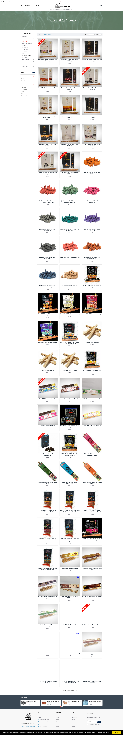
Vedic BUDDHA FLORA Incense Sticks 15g (92, 569)
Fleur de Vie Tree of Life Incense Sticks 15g (47, 145)
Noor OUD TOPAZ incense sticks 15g (47, 342)
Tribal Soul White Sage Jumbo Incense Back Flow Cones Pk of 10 (47, 569)
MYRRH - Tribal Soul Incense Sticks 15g (92, 286)
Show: (97, 34)
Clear (33, 72)
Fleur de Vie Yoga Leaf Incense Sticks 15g (47, 173)
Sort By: (85, 34)
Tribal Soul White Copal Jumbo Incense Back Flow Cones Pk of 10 (92, 511)
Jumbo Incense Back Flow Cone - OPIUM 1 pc (92, 230)
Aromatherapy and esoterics (58, 9)
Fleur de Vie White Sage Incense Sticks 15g (92, 145)
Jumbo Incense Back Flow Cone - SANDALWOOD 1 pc (92, 258)
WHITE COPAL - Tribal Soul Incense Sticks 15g (47, 682)
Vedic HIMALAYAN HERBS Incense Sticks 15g (48, 625)
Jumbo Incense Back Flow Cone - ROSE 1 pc (70, 258)
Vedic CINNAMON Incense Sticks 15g (47, 596)
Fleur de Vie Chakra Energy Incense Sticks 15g (47, 60)
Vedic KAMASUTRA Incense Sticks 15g (70, 624)
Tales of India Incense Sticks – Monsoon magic (70, 483)
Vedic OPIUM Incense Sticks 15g (47, 653)
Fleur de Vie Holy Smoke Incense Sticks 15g (69, 88)
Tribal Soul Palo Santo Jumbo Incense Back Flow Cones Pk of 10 (70, 511)
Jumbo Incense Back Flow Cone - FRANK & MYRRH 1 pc (69, 201)
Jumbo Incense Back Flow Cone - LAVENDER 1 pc (47, 230)
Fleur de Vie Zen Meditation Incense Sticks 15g (69, 173)
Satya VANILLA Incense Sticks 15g (92, 425)
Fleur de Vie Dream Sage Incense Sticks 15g (69, 60)
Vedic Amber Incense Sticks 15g (70, 568)
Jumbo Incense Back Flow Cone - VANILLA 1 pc (69, 286)
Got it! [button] (116, 732)
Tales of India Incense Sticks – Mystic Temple (92, 483)
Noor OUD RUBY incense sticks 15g (92, 314)
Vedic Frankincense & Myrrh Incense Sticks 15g (92, 597)
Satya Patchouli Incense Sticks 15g (92, 398)
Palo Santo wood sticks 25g (47, 370)
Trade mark (23, 84)
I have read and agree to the (94, 725)
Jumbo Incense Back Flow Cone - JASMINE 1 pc (92, 201)
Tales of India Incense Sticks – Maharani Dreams (92, 454)
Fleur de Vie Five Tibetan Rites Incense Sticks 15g (92, 60)
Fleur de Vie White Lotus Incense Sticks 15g (69, 145)
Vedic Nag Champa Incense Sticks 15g (92, 624)
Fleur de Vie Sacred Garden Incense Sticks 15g (70, 117)
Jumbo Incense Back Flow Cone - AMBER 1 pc (92, 173)
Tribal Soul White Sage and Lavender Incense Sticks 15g (92, 539)
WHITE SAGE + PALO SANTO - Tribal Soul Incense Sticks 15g (69, 682)
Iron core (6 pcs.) (31, 701)
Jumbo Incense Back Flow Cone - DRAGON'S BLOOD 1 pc (47, 201)
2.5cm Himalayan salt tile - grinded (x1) (53, 701)
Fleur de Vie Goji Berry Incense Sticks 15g (47, 88)
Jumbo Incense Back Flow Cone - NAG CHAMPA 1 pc (69, 230)
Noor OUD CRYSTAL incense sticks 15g (70, 314)
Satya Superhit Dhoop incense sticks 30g (69, 426)
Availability (23, 76)
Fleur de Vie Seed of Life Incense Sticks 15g (92, 117)
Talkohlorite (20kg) (95, 701)
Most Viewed (23, 697)
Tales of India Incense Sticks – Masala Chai (47, 483)
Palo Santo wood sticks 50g (70, 370)
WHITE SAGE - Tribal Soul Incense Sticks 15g (92, 682)
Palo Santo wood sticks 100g (92, 342)
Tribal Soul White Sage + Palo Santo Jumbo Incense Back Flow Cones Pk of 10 (70, 540)
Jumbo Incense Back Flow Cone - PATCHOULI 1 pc (47, 258)
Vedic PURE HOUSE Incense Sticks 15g (70, 653)
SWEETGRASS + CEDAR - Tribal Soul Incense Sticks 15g (69, 454)
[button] (60, 706)
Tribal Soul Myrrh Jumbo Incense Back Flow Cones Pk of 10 (47, 511)
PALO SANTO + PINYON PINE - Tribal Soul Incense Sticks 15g (69, 343)
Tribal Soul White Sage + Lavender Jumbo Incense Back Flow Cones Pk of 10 (47, 540)
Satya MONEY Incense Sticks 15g (47, 398)
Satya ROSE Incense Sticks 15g (47, 425)
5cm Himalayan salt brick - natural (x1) (74, 701)
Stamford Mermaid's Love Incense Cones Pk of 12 (48, 454)
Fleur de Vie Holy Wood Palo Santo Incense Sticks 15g (48, 117)
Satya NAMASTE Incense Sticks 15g (70, 398)
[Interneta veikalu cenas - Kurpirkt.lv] (28, 726)
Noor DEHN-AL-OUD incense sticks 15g (47, 314)
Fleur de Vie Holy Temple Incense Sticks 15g (92, 88)
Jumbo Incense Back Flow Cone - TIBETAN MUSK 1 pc (47, 286)
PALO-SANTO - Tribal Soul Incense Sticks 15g (92, 371)
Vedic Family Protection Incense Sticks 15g (69, 597)
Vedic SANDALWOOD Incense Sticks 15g (92, 653)
